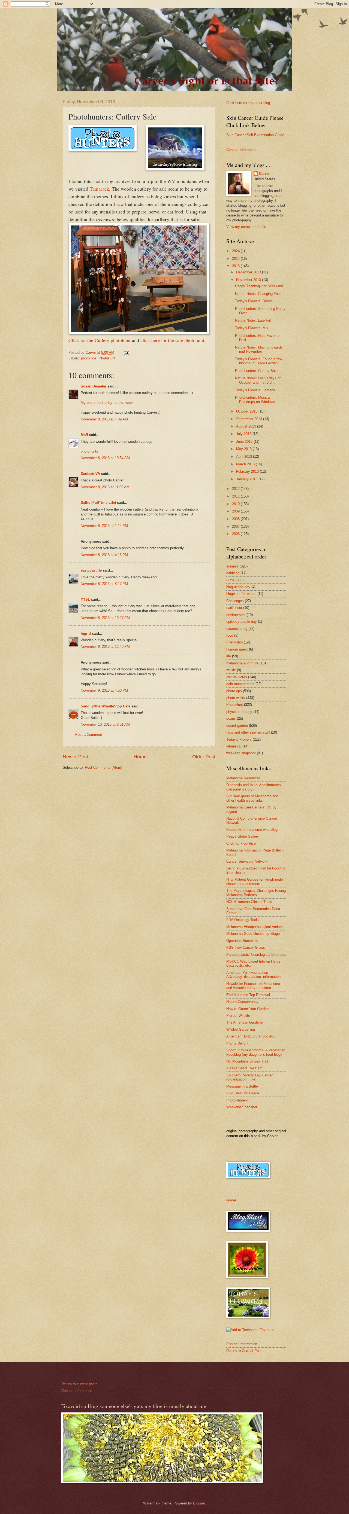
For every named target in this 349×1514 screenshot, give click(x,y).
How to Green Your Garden (247, 1009)
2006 (236, 534)
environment (236, 615)
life (228, 656)
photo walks (235, 698)
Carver (264, 174)
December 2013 (249, 272)
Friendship (234, 642)
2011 (236, 496)
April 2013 (244, 456)
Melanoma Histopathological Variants (255, 927)
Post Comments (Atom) (103, 767)
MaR (84, 435)
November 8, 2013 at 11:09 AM (105, 487)
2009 (236, 511)
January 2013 (247, 479)
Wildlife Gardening (240, 1029)
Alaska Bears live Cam (244, 1068)
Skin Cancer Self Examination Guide (255, 135)
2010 (236, 504)
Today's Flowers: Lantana (255, 390)
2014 (236, 259)
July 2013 (244, 434)
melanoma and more (242, 663)
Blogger (199, 1503)
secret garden (237, 726)
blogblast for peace (241, 594)
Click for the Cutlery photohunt (99, 340)
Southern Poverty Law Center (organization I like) (249, 1077)
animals (232, 566)
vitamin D (233, 746)
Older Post (203, 756)
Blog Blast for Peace (242, 1093)
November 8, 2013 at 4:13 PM (104, 555)
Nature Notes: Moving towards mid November (259, 349)
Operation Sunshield (242, 941)
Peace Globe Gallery (242, 836)
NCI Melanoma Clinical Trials (249, 902)
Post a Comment (88, 734)
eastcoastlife (91, 570)
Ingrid (86, 633)
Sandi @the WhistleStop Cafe (105, 706)
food (229, 635)
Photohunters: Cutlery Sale (256, 371)
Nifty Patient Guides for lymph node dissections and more (254, 881)
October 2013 (247, 411)
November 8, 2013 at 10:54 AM (105, 458)
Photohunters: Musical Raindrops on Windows (255, 399)
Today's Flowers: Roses (254, 301)
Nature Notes (236, 677)
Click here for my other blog (248, 103)
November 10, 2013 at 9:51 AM (105, 724)
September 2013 (249, 419)
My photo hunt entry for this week (107, 403)
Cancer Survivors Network (246, 861)
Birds (230, 580)
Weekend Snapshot (241, 1107)
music (231, 670)
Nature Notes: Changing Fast (258, 294)
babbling (232, 573)
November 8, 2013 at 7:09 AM (104, 419)
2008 (236, 519)
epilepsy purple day (241, 621)
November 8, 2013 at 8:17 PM (104, 584)
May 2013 (244, 449)
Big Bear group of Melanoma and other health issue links (252, 798)
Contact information (241, 1344)
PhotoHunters (237, 1100)
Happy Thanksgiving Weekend (259, 286)
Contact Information (241, 150)
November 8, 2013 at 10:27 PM (105, 618)
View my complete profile (246, 227)
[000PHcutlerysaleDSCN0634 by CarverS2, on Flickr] (139, 332)
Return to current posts (79, 1384)
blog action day (238, 587)
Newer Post (75, 756)
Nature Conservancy (242, 1002)
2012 (236, 489)
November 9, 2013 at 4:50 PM (104, 690)
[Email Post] (126, 352)
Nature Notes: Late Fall (253, 320)
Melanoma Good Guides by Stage (253, 934)
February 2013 (248, 471)
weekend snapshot (241, 753)
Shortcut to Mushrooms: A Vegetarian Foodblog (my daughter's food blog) (255, 1052)
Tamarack (98, 188)
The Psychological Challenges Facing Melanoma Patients (256, 893)
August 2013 (246, 426)
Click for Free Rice (241, 843)
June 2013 (245, 441)
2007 (236, 526)
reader (231, 1200)
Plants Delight (237, 1043)
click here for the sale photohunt (172, 340)
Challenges (235, 601)
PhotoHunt (107, 358)
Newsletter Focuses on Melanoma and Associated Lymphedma (253, 986)
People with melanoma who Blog (252, 830)
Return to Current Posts (245, 1351)
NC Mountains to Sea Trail (247, 1061)
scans (231, 718)
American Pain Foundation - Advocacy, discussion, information (253, 974)
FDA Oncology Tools (242, 920)
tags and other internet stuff (248, 732)
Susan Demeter (93, 386)
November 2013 (249, 280)
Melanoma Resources (243, 778)
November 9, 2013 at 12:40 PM (105, 647)
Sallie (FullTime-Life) (98, 502)
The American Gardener (245, 1022)
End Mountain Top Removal (248, 995)
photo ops (89, 358)
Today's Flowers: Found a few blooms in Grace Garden (258, 361)
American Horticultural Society (250, 1036)
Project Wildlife (238, 1016)
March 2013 (246, 464)
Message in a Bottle (242, 1086)
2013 (236, 266)
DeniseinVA (90, 474)
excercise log (236, 629)
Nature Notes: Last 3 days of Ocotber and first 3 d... (258, 380)
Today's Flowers (239, 739)
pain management (240, 684)
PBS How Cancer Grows (245, 947)
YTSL (85, 599)
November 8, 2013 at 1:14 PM (104, 526)
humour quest (237, 649)
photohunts (89, 451)
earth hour (234, 608)
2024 (236, 251)
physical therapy (239, 712)
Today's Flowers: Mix (251, 328)
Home (140, 756)
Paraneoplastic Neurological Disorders (256, 955)
